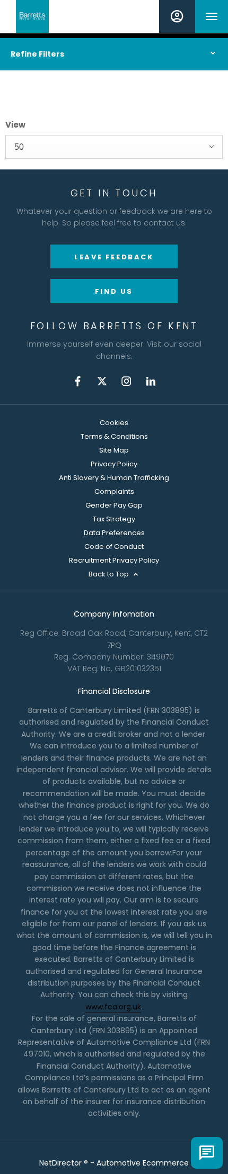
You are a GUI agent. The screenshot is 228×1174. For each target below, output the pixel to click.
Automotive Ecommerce (143, 1163)
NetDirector (61, 1163)
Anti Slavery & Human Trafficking (114, 478)
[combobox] (114, 147)
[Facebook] (78, 381)
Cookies (114, 423)
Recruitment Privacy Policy (114, 560)
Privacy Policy (114, 464)
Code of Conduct (114, 546)
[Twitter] (102, 381)
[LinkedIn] (151, 381)
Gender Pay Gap (114, 505)
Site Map (114, 450)
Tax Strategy (114, 519)
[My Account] (177, 16)
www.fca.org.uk (113, 1006)
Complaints (114, 491)
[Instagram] (126, 381)
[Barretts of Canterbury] (32, 16)
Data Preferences (114, 533)
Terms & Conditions (114, 436)
